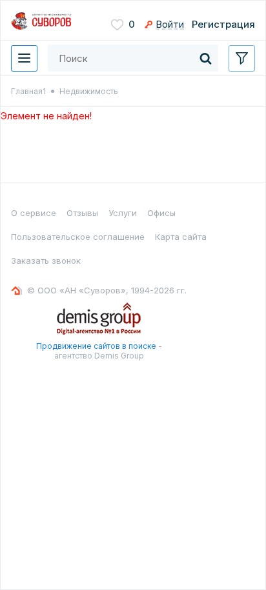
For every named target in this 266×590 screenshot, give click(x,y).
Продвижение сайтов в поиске (96, 346)
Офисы (161, 213)
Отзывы (82, 213)
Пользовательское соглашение (78, 236)
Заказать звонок (46, 260)
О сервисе (33, 213)
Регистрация (223, 24)
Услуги (122, 213)
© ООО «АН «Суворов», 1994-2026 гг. (107, 290)
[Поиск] (205, 58)
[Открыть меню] (24, 58)
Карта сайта (181, 236)
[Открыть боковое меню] (242, 58)
